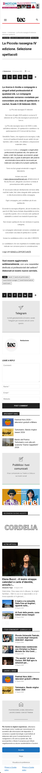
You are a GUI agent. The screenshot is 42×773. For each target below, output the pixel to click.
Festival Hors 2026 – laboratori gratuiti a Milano (27, 677)
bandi (10, 277)
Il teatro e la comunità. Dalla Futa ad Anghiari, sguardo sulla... (25, 603)
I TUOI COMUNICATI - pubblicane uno (17, 629)
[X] (9, 77)
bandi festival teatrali (26, 280)
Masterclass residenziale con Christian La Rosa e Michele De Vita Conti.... (26, 649)
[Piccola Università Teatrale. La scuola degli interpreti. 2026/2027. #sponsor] (7, 638)
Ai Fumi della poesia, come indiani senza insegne (27, 613)
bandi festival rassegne (10, 280)
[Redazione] (11, 345)
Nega (21, 756)
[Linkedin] (25, 77)
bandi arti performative (21, 277)
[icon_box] (21, 316)
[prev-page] (3, 623)
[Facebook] (4, 77)
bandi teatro (7, 283)
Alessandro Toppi (7, 587)
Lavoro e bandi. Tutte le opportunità (20, 38)
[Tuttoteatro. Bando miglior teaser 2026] (8, 432)
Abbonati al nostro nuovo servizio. (20, 270)
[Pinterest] (15, 77)
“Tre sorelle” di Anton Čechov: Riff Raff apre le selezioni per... (26, 660)
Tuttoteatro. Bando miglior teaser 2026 (27, 688)
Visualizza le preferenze (21, 762)
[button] (37, 19)
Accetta (21, 750)
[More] (35, 77)
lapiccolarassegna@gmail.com (16, 179)
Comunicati (11, 32)
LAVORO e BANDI (10, 671)
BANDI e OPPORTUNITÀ (21, 251)
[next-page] (7, 623)
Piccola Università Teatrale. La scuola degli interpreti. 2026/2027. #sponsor (27, 637)
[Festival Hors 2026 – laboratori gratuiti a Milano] (8, 422)
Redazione (7, 71)
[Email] (30, 77)
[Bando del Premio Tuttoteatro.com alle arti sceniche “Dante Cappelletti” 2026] (8, 442)
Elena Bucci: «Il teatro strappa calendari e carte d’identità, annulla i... (19, 581)
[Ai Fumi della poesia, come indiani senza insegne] (7, 615)
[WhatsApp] (20, 77)
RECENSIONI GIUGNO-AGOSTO (15, 513)
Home (4, 32)
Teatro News (35, 38)
